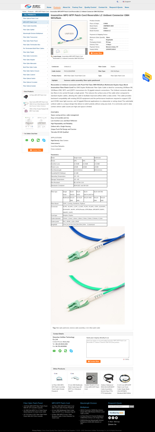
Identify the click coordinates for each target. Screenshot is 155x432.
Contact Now (97, 53)
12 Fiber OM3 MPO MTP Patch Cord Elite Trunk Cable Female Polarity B (58, 388)
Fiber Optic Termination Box (31, 44)
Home (49, 7)
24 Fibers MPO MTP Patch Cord (38, 95)
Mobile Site (112, 424)
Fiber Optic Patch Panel (30, 41)
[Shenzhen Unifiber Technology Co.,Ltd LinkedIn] (109, 418)
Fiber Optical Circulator (30, 82)
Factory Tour (77, 7)
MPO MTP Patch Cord (42, 11)
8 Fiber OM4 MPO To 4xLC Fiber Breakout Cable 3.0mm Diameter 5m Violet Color (63, 416)
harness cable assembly (77, 328)
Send (131, 406)
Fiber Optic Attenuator (29, 63)
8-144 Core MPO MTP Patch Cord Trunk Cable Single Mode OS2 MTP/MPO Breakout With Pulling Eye (124, 390)
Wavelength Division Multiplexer (33, 33)
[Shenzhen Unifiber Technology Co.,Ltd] (33, 6)
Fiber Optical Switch (29, 78)
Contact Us (103, 7)
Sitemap (117, 422)
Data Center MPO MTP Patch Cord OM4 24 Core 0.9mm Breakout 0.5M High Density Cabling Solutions (39, 104)
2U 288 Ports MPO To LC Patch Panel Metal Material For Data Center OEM (35, 411)
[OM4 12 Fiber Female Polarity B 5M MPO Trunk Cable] (25, 110)
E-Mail (110, 422)
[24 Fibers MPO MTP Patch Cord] (25, 96)
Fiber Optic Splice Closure (31, 71)
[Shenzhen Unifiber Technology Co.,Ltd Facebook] (113, 418)
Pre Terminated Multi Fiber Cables (33, 48)
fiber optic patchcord (62, 328)
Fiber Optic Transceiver (30, 37)
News (127, 7)
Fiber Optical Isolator (29, 86)
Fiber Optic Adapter (29, 60)
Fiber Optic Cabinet (29, 75)
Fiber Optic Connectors (30, 56)
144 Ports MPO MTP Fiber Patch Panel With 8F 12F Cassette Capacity (35, 407)
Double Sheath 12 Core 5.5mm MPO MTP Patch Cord (92, 387)
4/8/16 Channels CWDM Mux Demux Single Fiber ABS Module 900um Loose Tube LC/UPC (92, 411)
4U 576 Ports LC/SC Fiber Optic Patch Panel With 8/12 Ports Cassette (35, 415)
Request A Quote (116, 7)
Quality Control (90, 7)
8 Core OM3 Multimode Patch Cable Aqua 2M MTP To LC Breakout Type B (75, 388)
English (127, 2)
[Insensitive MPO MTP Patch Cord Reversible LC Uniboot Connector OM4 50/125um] (69, 33)
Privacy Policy (36, 430)
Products (57, 7)
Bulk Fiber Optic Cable (30, 67)
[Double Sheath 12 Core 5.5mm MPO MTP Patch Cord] (92, 378)
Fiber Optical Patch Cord (30, 18)
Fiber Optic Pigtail (28, 52)
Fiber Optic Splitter (28, 29)
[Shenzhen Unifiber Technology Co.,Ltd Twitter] (116, 418)
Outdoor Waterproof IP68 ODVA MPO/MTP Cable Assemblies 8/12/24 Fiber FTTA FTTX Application (107, 389)
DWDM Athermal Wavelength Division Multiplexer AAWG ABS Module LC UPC (92, 421)
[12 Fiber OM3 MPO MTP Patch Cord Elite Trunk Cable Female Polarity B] (59, 378)
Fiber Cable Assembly (30, 26)
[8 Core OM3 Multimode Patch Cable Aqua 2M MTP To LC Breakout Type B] (76, 378)
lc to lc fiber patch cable (93, 328)
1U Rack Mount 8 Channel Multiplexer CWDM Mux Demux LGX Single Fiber (92, 417)
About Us (66, 7)
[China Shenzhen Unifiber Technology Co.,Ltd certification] (29, 123)
